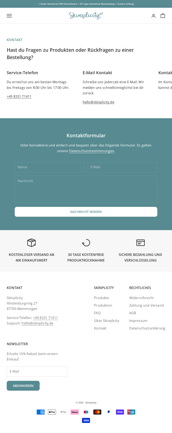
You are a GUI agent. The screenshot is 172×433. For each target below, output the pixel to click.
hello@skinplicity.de (98, 102)
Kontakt (100, 328)
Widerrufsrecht (141, 298)
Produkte (101, 298)
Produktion (103, 305)
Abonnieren (23, 386)
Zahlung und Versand (146, 305)
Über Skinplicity (106, 320)
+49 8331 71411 (19, 96)
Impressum (138, 320)
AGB (132, 313)
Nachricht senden (86, 212)
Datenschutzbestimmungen (91, 151)
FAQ (97, 313)
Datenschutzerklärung (147, 328)
